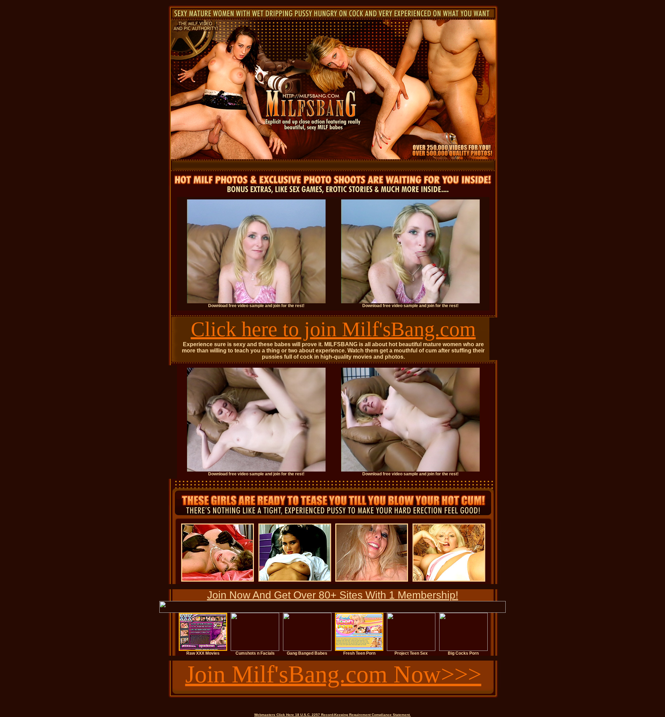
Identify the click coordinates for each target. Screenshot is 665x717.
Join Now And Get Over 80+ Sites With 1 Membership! (332, 595)
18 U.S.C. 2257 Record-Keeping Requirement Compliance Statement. (353, 715)
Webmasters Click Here (274, 715)
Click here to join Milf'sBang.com (333, 329)
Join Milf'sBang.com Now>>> (333, 674)
